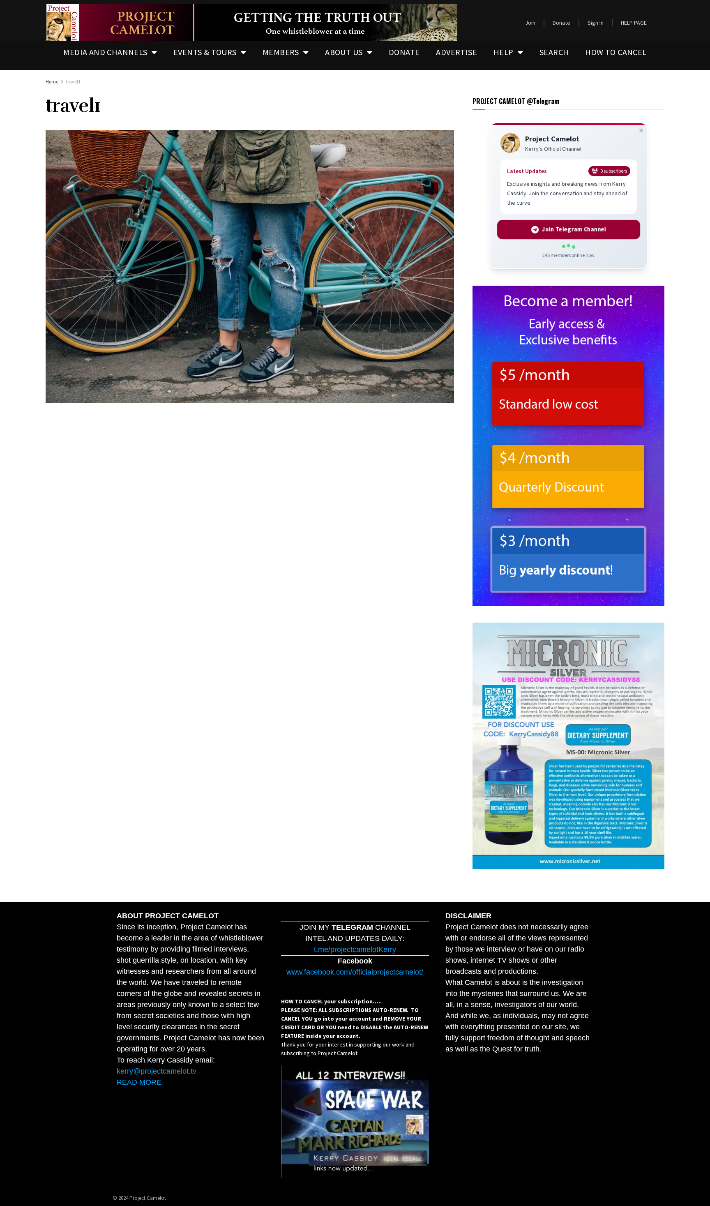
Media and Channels (105, 52)
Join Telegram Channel (574, 229)
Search (554, 52)
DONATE (404, 52)
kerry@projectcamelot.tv (156, 1071)
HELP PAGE (634, 22)
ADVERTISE (456, 52)
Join (530, 22)
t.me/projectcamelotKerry (355, 949)
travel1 (73, 82)
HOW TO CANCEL (615, 52)
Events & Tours (205, 52)
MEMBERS (281, 52)
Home (52, 82)
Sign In (596, 22)
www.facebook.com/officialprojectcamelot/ (354, 972)
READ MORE (139, 1082)
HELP (503, 52)
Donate (561, 22)
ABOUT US (343, 52)
